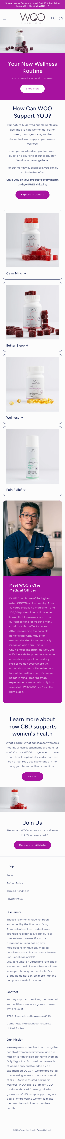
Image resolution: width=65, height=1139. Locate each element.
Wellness (12, 417)
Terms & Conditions (18, 891)
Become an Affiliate (32, 845)
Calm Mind (14, 273)
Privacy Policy (15, 899)
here (45, 160)
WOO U (32, 776)
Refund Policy (15, 883)
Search (11, 875)
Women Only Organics (27, 1130)
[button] (4, 18)
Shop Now (32, 88)
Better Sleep (15, 345)
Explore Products (32, 194)
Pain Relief (14, 490)
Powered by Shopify (44, 1130)
